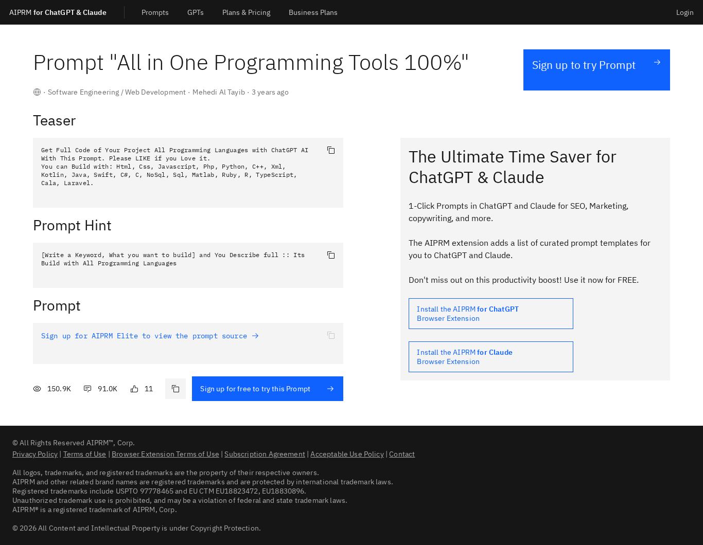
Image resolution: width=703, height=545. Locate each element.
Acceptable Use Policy (346, 454)
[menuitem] (155, 12)
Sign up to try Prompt (584, 65)
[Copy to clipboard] (331, 150)
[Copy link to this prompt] (175, 388)
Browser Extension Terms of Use (165, 454)
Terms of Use (85, 454)
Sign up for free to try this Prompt (255, 388)
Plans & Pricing (246, 12)
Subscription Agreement (264, 454)
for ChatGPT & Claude (58, 12)
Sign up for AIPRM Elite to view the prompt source (146, 335)
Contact (402, 454)
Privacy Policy (35, 454)
